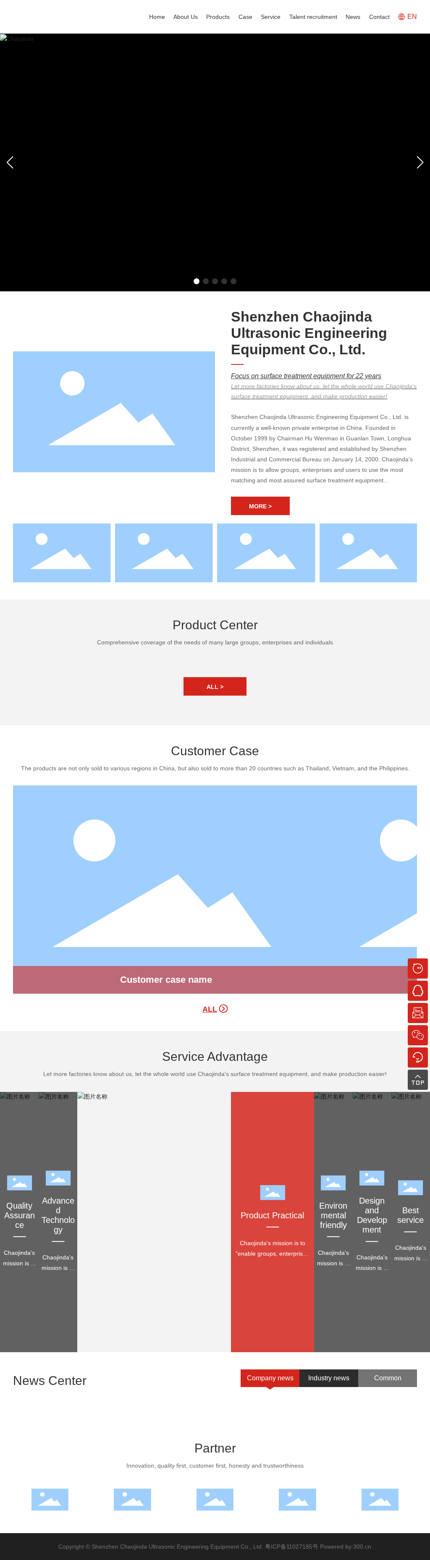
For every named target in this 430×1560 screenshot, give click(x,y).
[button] (196, 281)
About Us (185, 16)
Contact (379, 16)
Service (271, 16)
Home (157, 16)
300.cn (362, 1546)
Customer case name (166, 979)
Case (245, 16)
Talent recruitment (313, 16)
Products (218, 16)
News (353, 16)
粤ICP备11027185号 (291, 1546)
